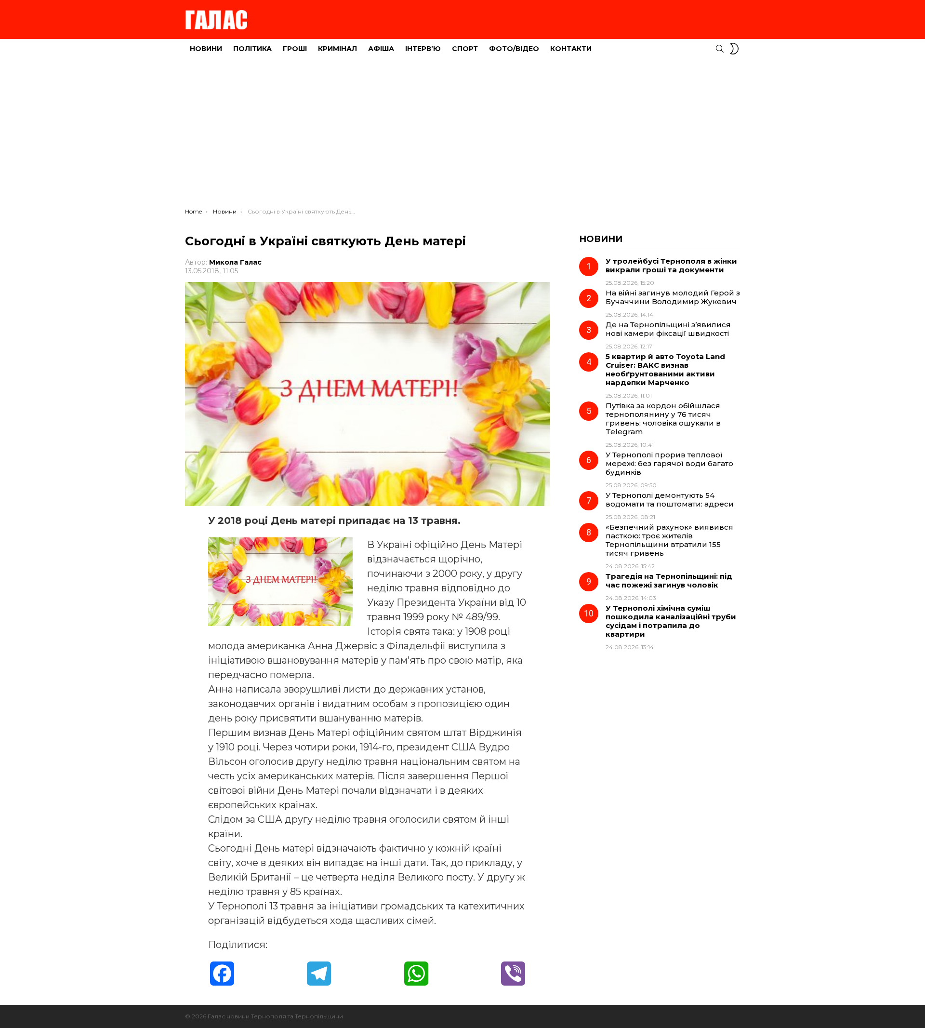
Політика (252, 48)
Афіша (381, 48)
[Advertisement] (462, 135)
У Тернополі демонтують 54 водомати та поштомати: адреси (670, 499)
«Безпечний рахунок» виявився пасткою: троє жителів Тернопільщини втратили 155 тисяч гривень (669, 540)
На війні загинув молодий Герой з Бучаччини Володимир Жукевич (673, 297)
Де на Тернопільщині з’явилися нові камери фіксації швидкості (668, 329)
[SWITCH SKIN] (734, 48)
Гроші (295, 48)
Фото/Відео (514, 48)
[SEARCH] (720, 48)
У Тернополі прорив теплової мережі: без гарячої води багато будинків (669, 463)
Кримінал (337, 48)
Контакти (571, 48)
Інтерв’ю (423, 48)
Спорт (465, 48)
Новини (206, 48)
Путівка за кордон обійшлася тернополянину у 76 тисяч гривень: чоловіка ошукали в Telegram (663, 418)
